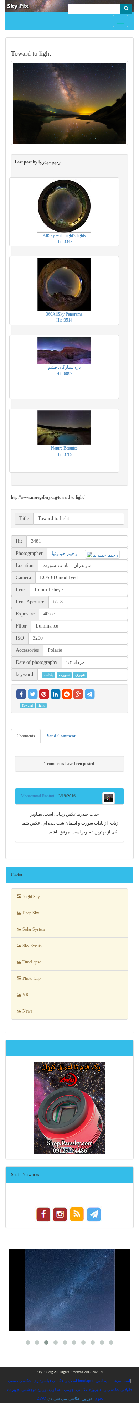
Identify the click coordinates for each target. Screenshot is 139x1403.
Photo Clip (31, 978)
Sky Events (31, 945)
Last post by (38, 162)
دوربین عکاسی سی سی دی (69, 1398)
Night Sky (30, 896)
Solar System (33, 929)
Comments (26, 735)
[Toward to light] (69, 103)
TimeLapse (31, 962)
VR (25, 994)
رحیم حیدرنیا (64, 553)
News (26, 1011)
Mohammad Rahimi (39, 796)
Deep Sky (30, 912)
